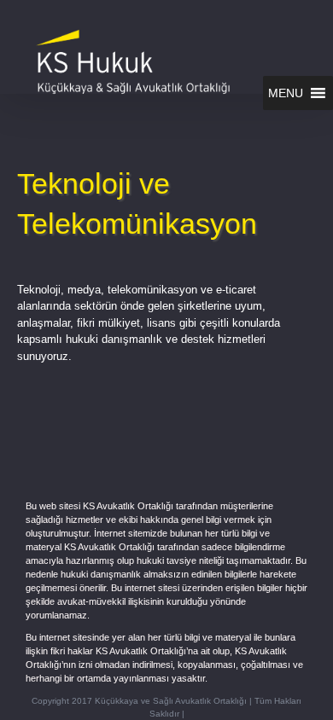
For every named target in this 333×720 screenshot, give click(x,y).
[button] (285, 93)
